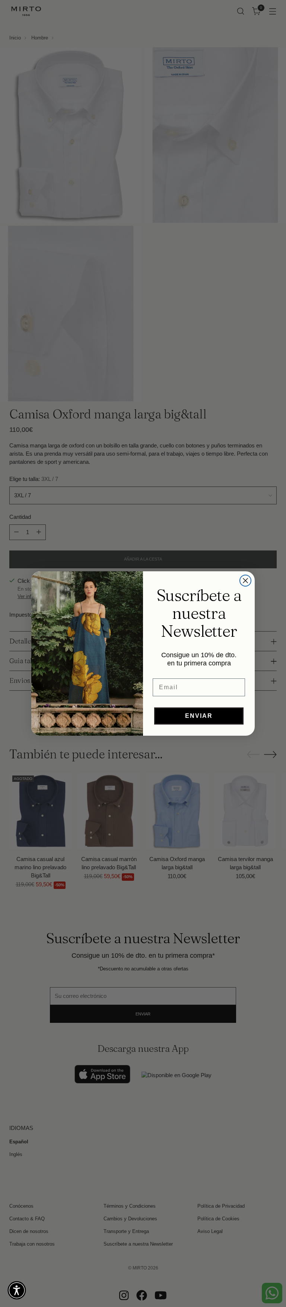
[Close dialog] (245, 580)
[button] (16, 1290)
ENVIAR (199, 716)
